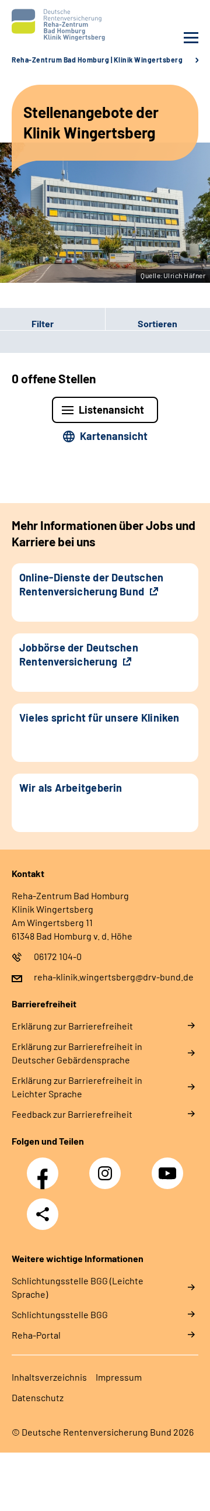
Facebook (46, 1167)
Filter (27, 324)
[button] (52, 323)
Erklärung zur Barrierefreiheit (72, 1025)
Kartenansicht (114, 435)
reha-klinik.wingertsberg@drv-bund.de (114, 976)
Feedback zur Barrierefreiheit (72, 1114)
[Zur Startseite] (55, 25)
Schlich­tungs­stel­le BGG (60, 1314)
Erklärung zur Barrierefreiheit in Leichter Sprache (77, 1087)
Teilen (42, 1214)
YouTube (169, 1167)
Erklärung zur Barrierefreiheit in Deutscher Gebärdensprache (77, 1053)
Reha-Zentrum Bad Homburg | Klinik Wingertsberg (97, 60)
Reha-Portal (36, 1334)
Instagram (108, 1167)
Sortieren (157, 323)
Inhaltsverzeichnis (49, 1376)
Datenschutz (38, 1397)
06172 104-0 (58, 956)
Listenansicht (111, 409)
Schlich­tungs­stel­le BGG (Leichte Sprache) (78, 1287)
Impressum (119, 1376)
